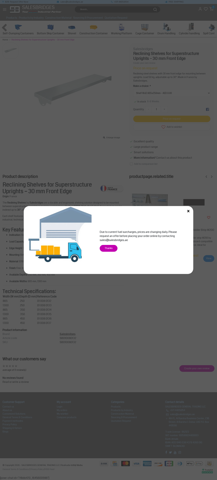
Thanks (109, 248)
